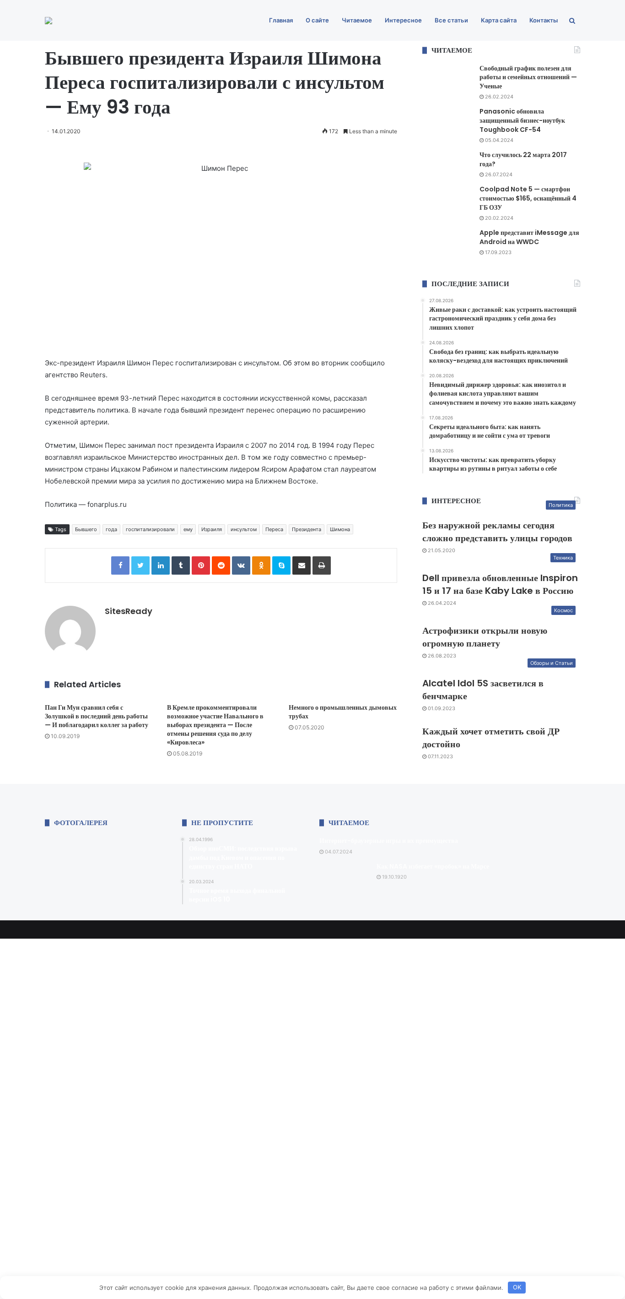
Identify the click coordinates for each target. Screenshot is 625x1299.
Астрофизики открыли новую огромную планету (484, 637)
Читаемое (357, 20)
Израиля (211, 529)
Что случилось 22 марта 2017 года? (523, 159)
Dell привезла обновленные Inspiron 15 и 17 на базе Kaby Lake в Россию (500, 584)
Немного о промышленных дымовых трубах (343, 712)
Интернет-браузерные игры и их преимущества (388, 840)
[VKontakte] (241, 565)
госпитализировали (150, 529)
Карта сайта (499, 20)
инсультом (244, 529)
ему (188, 529)
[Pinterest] (201, 565)
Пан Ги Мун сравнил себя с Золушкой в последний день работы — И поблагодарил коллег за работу (96, 716)
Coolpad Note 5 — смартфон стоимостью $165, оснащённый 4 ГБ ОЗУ (528, 198)
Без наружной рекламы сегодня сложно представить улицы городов (497, 531)
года (111, 529)
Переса (274, 529)
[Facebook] (120, 565)
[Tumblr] (181, 565)
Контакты (543, 20)
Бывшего (86, 529)
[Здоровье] (48, 20)
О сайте (317, 20)
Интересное (403, 20)
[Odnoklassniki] (261, 565)
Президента (306, 529)
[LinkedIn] (160, 565)
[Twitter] (140, 565)
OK (517, 1287)
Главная (281, 20)
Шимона (340, 529)
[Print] (321, 565)
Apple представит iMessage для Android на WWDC (529, 237)
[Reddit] (221, 565)
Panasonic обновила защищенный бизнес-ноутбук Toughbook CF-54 (522, 120)
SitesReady (128, 611)
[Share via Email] (301, 565)
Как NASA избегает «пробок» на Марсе (433, 866)
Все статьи (451, 20)
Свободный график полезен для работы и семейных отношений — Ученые (528, 77)
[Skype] (281, 565)
